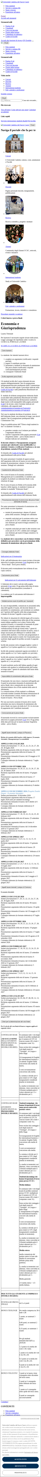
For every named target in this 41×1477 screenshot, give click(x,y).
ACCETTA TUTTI (20, 1459)
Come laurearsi (7, 350)
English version (6, 94)
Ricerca (8, 84)
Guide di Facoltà (11, 36)
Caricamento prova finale (10, 575)
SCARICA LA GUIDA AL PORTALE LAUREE (19, 346)
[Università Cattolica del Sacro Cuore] (15, 2)
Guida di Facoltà (7, 390)
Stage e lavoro (10, 10)
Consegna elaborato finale (10, 552)
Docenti (8, 82)
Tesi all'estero (6, 110)
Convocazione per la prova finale (12, 713)
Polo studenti (10, 6)
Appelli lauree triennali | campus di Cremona (16, 887)
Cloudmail (9, 28)
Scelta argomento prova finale (12, 376)
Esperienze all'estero (12, 12)
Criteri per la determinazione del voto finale (16, 1021)
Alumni (8, 86)
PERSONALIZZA (20, 1473)
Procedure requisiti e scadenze (12, 314)
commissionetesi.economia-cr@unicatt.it (15, 410)
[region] (20, 1446)
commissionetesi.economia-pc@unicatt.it (15, 408)
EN (27, 40)
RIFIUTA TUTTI (20, 1466)
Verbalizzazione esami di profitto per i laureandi (17, 601)
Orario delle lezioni (12, 32)
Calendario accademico (13, 34)
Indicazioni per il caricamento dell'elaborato (20, 580)
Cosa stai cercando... (29, 100)
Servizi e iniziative (12, 1413)
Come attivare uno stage (19, 110)
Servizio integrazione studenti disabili (14, 121)
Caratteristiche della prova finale (12, 470)
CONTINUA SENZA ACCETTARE (30, 1418)
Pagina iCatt (9, 26)
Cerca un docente (11, 30)
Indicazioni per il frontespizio (11, 556)
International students (13, 88)
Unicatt (8, 79)
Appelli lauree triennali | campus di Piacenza (16, 733)
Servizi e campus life (12, 8)
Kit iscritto (32, 121)
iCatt (2, 404)
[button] (8, 18)
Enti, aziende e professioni (14, 90)
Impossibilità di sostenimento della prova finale (17, 676)
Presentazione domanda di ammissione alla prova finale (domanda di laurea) (20, 501)
